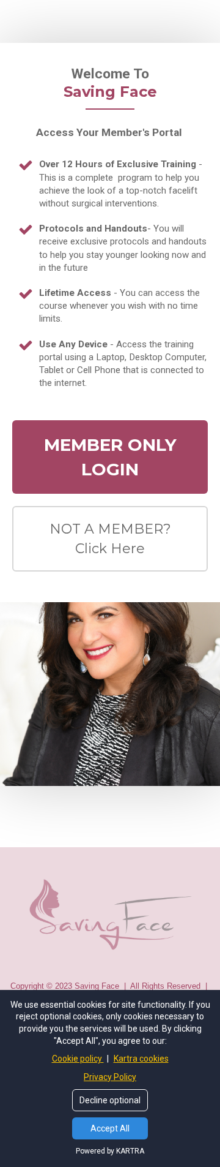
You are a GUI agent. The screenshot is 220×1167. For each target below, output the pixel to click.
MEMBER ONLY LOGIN (110, 457)
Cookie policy (78, 1058)
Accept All (110, 1128)
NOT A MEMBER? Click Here (110, 538)
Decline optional (110, 1100)
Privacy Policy (110, 1077)
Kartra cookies (141, 1058)
